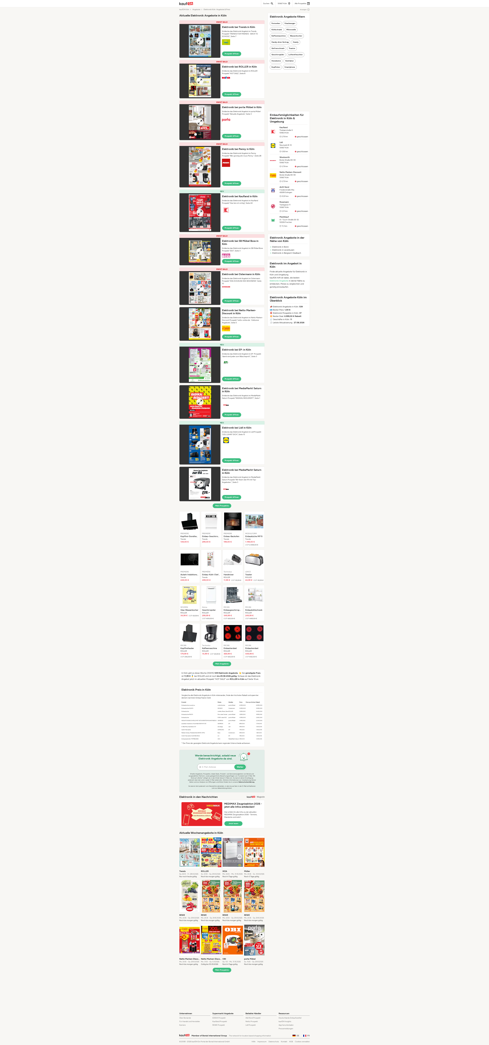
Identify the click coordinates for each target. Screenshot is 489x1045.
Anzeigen (303, 9)
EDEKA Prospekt (219, 1018)
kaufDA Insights (285, 1021)
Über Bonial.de (185, 1018)
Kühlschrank (276, 30)
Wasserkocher (296, 36)
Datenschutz (274, 1042)
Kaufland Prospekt (219, 1021)
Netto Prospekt (252, 1021)
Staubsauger (289, 23)
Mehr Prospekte (222, 506)
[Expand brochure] (199, 41)
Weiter (240, 767)
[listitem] (189, 529)
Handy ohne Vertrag (280, 42)
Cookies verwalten (302, 1042)
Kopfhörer (275, 67)
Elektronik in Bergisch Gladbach (286, 253)
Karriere (182, 1025)
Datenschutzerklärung (246, 782)
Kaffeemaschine (278, 36)
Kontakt (284, 1042)
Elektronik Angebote (279, 281)
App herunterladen (286, 1025)
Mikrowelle (291, 30)
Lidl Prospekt (251, 1025)
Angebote (196, 9)
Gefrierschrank (277, 48)
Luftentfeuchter (295, 55)
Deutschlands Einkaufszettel (290, 1018)
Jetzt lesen (233, 823)
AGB (291, 1042)
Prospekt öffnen (232, 54)
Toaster (292, 48)
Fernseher (275, 23)
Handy (295, 42)
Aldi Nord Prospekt (253, 1018)
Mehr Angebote (222, 664)
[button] (222, 39)
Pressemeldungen (286, 1029)
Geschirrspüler (277, 55)
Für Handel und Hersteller (189, 1021)
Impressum (262, 1042)
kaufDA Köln (184, 9)
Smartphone (289, 67)
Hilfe (253, 1042)
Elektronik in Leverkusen (283, 250)
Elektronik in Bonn (280, 247)
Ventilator (289, 61)
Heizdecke (276, 61)
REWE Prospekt (218, 1025)
